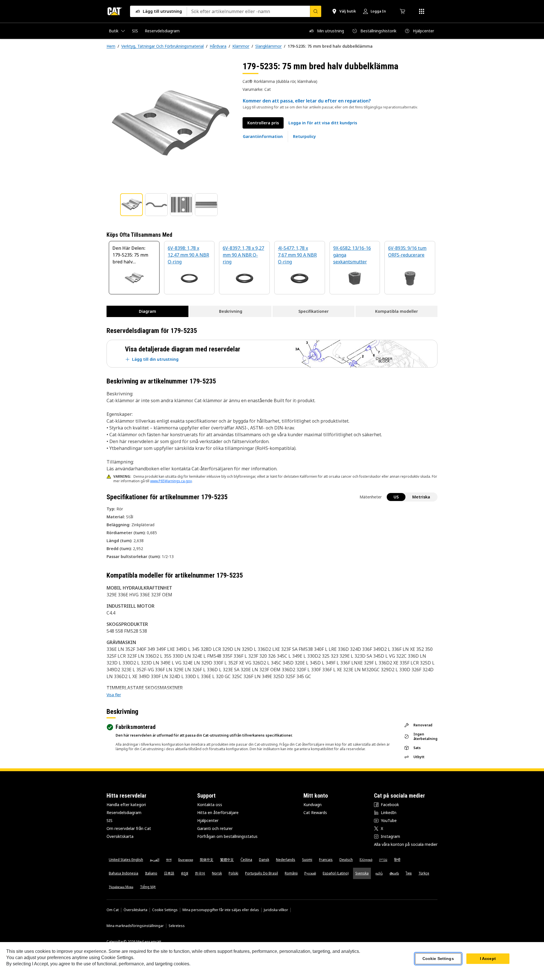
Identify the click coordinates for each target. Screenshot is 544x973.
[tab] (131, 204)
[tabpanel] (170, 124)
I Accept (488, 958)
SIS (109, 820)
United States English (126, 859)
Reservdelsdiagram (124, 812)
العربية (154, 859)
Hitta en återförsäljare (218, 812)
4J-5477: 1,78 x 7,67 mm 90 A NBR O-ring (297, 255)
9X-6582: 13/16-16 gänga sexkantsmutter (352, 255)
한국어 (200, 873)
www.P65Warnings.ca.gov (171, 481)
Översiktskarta (120, 836)
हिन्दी (397, 859)
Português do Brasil (261, 873)
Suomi (307, 859)
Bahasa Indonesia (123, 873)
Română (291, 873)
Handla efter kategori (126, 804)
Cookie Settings (165, 910)
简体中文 (206, 859)
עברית (383, 859)
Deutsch (346, 859)
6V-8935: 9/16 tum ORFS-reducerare (407, 251)
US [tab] (396, 497)
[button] (323, 123)
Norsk (217, 873)
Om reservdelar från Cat (129, 828)
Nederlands (285, 859)
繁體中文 (227, 859)
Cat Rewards (315, 812)
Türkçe (423, 873)
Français (326, 859)
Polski (233, 873)
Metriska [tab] (421, 497)
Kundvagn (312, 804)
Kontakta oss (209, 804)
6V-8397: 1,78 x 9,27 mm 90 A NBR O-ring (243, 255)
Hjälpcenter (207, 820)
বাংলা (168, 859)
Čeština (246, 859)
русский (310, 873)
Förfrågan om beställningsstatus (227, 836)
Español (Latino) (335, 873)
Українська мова (121, 886)
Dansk (264, 859)
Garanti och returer (215, 828)
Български (185, 859)
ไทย (409, 873)
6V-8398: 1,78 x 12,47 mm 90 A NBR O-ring (188, 255)
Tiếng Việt (148, 886)
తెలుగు (394, 873)
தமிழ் (379, 873)
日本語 (169, 873)
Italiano (151, 873)
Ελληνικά (366, 859)
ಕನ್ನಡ (184, 873)
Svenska (362, 873)
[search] (315, 11)
